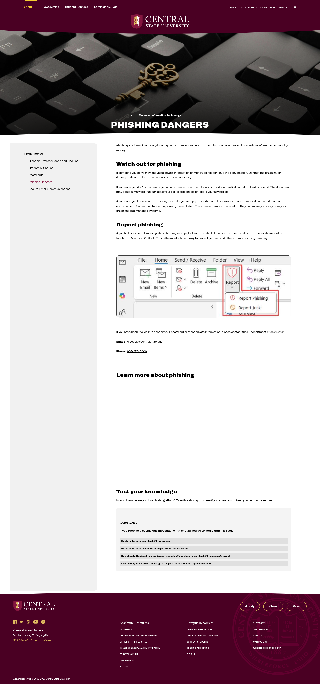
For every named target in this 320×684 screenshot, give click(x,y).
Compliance (127, 660)
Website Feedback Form (267, 648)
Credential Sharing (41, 168)
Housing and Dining (198, 648)
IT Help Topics (32, 153)
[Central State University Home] (160, 21)
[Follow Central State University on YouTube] (35, 622)
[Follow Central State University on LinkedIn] (43, 622)
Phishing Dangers (40, 182)
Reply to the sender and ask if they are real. (146, 541)
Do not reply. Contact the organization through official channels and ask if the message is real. (175, 556)
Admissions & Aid (106, 7)
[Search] (295, 7)
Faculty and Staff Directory (204, 636)
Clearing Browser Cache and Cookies (53, 161)
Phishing (122, 145)
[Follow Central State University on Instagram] (28, 622)
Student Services (76, 7)
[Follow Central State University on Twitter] (21, 622)
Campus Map (260, 642)
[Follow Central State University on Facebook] (15, 622)
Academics (51, 7)
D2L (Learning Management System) (141, 648)
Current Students (197, 642)
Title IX (191, 654)
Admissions (43, 640)
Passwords (36, 175)
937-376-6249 (22, 640)
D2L (241, 7)
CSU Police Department (200, 629)
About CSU (31, 7)
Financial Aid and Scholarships (138, 636)
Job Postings (261, 629)
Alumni (264, 7)
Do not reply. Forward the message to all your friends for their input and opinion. (167, 563)
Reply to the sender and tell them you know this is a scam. (154, 548)
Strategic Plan (129, 654)
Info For (283, 7)
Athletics (251, 7)
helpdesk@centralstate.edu (144, 341)
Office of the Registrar (134, 642)
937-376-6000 (137, 351)
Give (272, 7)
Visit (297, 606)
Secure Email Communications (49, 189)
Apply (233, 7)
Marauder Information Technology (160, 115)
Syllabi (124, 666)
